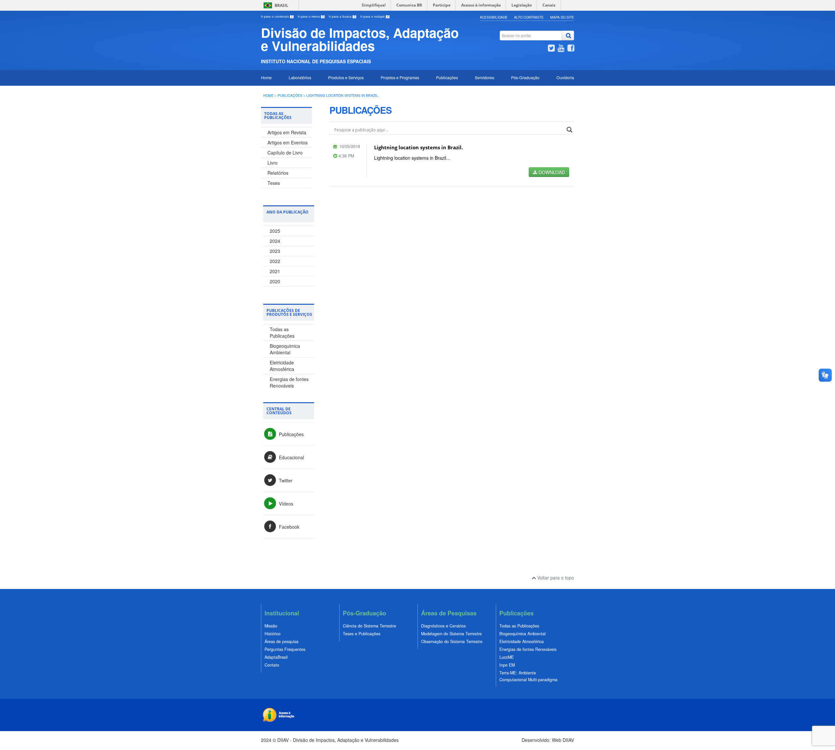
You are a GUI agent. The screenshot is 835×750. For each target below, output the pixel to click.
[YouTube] (561, 49)
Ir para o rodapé (374, 16)
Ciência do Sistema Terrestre (369, 626)
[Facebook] (571, 49)
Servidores (484, 77)
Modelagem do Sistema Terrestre (451, 634)
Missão (271, 626)
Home (266, 77)
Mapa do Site (562, 17)
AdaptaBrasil (276, 657)
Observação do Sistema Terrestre (451, 641)
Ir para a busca (342, 16)
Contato (272, 665)
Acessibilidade (494, 17)
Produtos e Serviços (346, 77)
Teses (273, 183)
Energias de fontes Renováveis (289, 382)
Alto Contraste (529, 17)
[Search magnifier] (569, 129)
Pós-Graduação (525, 77)
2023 (275, 251)
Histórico (273, 634)
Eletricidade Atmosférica (282, 365)
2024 (275, 241)
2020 (275, 281)
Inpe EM (507, 665)
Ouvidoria (565, 77)
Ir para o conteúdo (277, 16)
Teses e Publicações (361, 634)
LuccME (506, 657)
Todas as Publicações (282, 332)
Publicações (447, 77)
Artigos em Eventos (287, 142)
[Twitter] (551, 49)
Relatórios (277, 172)
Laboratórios (300, 77)
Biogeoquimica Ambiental (285, 349)
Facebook (288, 526)
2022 (275, 261)
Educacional (291, 457)
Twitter (285, 480)
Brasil (281, 5)
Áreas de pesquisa (281, 641)
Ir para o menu (311, 16)
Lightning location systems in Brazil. (418, 147)
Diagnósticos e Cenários (443, 626)
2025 (275, 231)
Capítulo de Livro (285, 152)
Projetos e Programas (400, 77)
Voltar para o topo (555, 577)
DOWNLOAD (551, 172)
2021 (275, 271)
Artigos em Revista (286, 132)
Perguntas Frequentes (285, 649)
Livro (272, 162)
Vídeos (285, 503)
